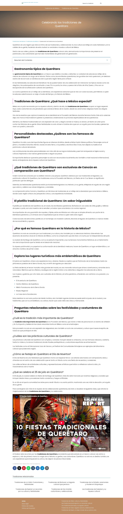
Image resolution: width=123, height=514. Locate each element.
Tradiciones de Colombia (70, 8)
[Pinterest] (24, 468)
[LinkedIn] (38, 468)
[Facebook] (15, 468)
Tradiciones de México (52, 8)
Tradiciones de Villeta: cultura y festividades (75, 501)
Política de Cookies (27, 506)
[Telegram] (42, 468)
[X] (19, 468)
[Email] (47, 468)
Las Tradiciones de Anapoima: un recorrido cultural (77, 503)
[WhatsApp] (28, 468)
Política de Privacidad (28, 508)
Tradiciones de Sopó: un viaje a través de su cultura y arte (79, 510)
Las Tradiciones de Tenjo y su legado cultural (75, 505)
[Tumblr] (33, 468)
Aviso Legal (25, 504)
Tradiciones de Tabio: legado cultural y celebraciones (78, 508)
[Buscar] (100, 3)
